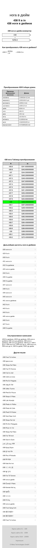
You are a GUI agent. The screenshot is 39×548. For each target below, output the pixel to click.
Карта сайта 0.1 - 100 (19, 529)
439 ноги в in (7, 293)
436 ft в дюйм (7, 281)
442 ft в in (6, 304)
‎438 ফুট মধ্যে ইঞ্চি (8, 451)
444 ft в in (6, 312)
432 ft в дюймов (8, 265)
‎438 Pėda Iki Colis (9, 408)
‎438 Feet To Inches (9, 357)
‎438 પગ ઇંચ (6, 496)
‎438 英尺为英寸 (8, 512)
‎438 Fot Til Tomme (9, 476)
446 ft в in (6, 320)
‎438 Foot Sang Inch (9, 508)
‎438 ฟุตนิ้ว (6, 492)
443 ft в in (6, 308)
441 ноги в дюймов (9, 300)
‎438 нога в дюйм (9, 479)
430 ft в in (6, 257)
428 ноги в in (7, 249)
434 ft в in (6, 273)
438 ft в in (6, 289)
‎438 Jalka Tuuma (9, 388)
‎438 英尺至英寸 (8, 516)
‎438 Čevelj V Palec (9, 483)
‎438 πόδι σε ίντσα (9, 377)
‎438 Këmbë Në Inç (9, 487)
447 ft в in (6, 324)
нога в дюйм (19, 15)
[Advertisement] (19, 5)
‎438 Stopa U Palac (9, 396)
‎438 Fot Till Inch (8, 436)
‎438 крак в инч (8, 361)
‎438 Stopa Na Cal (9, 420)
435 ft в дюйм (7, 277)
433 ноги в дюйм (9, 269)
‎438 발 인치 (7, 471)
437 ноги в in (7, 285)
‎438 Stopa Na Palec (9, 365)
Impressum (19, 540)
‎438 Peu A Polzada (9, 455)
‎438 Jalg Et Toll (8, 385)
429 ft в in (6, 253)
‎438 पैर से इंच (7, 459)
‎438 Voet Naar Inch (9, 416)
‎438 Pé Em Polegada (10, 424)
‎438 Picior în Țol (8, 428)
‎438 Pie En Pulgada (9, 381)
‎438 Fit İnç (6, 500)
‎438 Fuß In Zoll (8, 373)
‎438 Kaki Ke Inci (8, 463)
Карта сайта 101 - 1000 (19, 533)
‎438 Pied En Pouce (9, 392)
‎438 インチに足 (8, 467)
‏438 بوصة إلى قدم (9, 443)
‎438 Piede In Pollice (9, 404)
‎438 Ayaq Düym (8, 447)
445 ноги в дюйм (9, 316)
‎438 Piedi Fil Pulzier (9, 412)
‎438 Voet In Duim (9, 440)
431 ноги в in (7, 261)
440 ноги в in (7, 297)
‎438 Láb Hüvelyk (8, 400)
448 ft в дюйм (7, 328)
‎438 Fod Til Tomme (9, 369)
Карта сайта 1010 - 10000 (19, 537)
